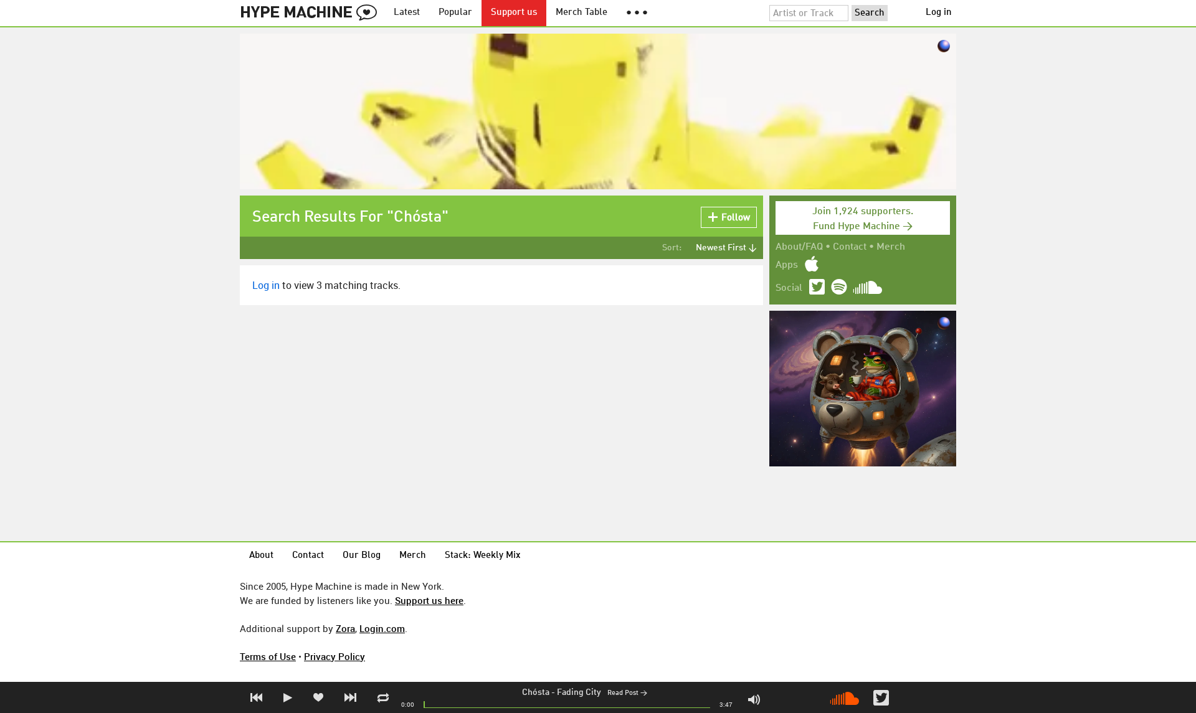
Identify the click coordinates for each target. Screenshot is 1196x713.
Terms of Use (268, 656)
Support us (514, 12)
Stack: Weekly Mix (483, 555)
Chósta (535, 692)
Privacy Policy (334, 656)
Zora (345, 628)
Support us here (429, 600)
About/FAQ (799, 247)
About (261, 555)
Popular (455, 12)
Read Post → (627, 693)
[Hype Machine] (312, 13)
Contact (849, 247)
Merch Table (581, 12)
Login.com (382, 628)
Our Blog (362, 555)
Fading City (579, 692)
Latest (407, 12)
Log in (939, 12)
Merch (890, 247)
